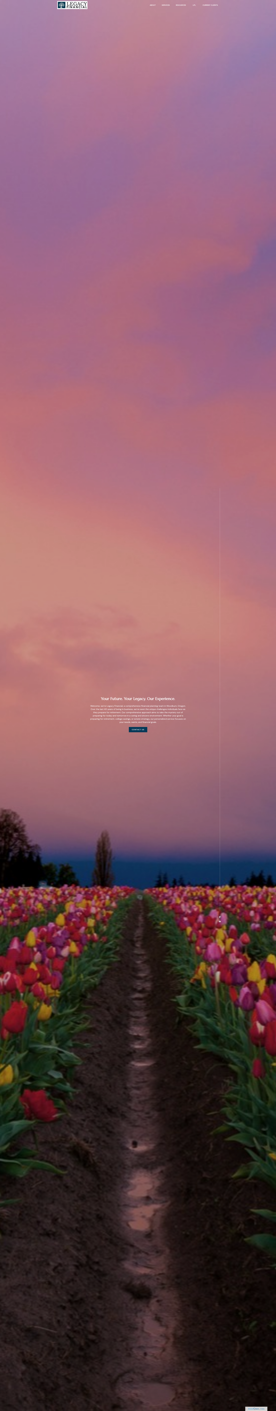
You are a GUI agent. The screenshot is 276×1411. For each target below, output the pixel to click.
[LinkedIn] (220, 921)
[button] (153, 5)
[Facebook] (220, 917)
